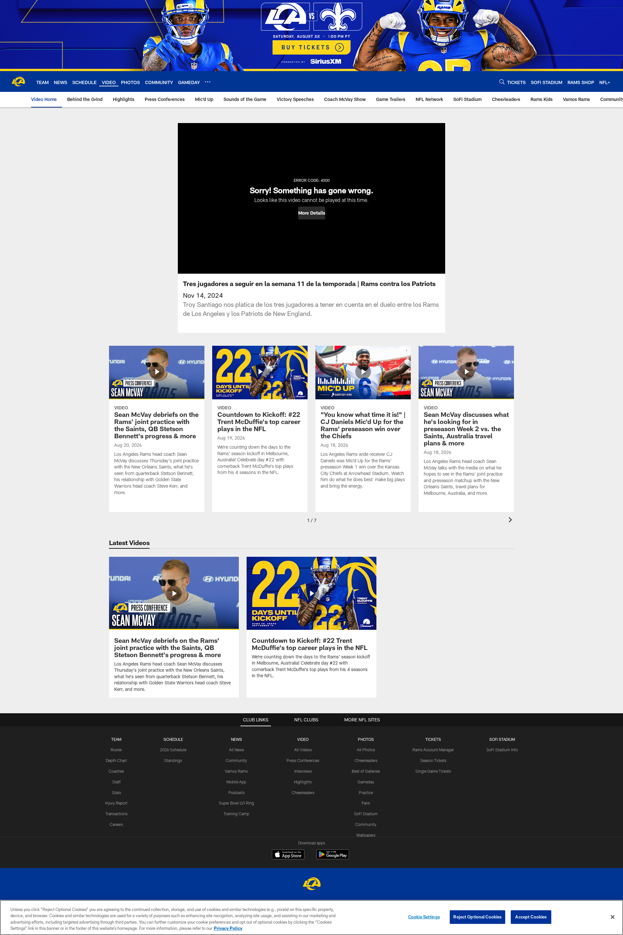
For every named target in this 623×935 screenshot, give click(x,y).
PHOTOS (366, 739)
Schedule (173, 739)
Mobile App (236, 781)
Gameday (366, 781)
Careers (116, 824)
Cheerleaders (303, 792)
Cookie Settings (424, 916)
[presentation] (511, 520)
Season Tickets (433, 760)
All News (236, 749)
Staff (116, 781)
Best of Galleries (366, 771)
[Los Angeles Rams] (311, 884)
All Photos (366, 749)
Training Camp (236, 813)
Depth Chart (116, 760)
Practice (366, 792)
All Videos (303, 749)
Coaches (116, 771)
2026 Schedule (173, 749)
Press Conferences (303, 760)
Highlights (303, 781)
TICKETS (433, 739)
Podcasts (236, 792)
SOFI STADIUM (502, 739)
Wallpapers (365, 835)
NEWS (236, 739)
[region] (311, 917)
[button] (311, 212)
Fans (366, 803)
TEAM (116, 739)
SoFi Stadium (366, 813)
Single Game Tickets (433, 771)
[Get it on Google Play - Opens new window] (332, 858)
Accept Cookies (531, 916)
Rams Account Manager (433, 749)
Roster (116, 749)
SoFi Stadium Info (502, 749)
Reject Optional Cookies (477, 916)
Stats (116, 792)
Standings (173, 760)
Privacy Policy (228, 928)
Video (303, 739)
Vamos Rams (236, 771)
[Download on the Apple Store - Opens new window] (288, 855)
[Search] (502, 81)
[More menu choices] (207, 81)
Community (236, 760)
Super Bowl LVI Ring (236, 803)
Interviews (303, 771)
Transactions (116, 813)
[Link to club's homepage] (18, 81)
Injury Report (116, 803)
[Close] (612, 917)
